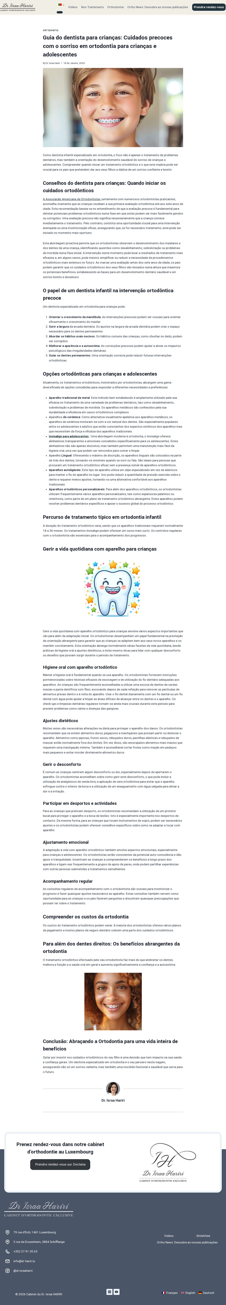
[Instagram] (109, 1292)
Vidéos (73, 7)
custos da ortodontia (105, 917)
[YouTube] (117, 1292)
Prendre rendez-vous (209, 7)
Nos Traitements (92, 7)
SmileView (203, 1236)
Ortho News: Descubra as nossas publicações (157, 7)
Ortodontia (50, 30)
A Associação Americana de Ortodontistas (71, 199)
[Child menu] (60, 12)
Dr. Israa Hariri (53, 63)
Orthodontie (115, 7)
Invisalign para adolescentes (69, 436)
